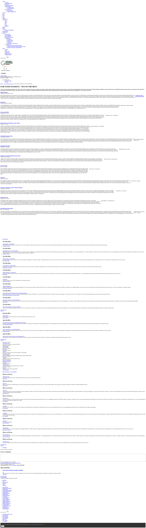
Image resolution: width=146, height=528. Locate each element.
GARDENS (5, 279)
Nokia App (9, 42)
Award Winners (8, 6)
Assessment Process (8, 3)
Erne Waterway (5, 427)
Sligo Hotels (5, 506)
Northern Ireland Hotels (7, 488)
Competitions (5, 32)
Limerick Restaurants (6, 505)
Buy (3, 16)
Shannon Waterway (6, 434)
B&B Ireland (5, 489)
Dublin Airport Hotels (7, 491)
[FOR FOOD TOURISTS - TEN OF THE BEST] (74, 302)
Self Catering (7, 51)
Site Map (4, 483)
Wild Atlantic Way (6, 376)
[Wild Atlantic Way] (74, 371)
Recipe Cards (7, 34)
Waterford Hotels (6, 507)
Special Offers (5, 31)
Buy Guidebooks (8, 35)
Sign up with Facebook (4, 465)
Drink (4, 14)
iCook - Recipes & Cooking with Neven (14, 45)
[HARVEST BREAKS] (74, 281)
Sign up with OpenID (20, 465)
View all (1, 310)
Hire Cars (4, 519)
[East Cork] (74, 378)
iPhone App (9, 39)
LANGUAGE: (3, 58)
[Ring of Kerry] (74, 393)
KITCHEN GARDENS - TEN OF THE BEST (11, 300)
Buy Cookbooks (8, 36)
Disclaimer (5, 480)
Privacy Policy (5, 482)
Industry (6, 81)
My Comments (5, 517)
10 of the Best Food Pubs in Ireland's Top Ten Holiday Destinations (15, 293)
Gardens (6, 49)
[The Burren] (74, 401)
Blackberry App (10, 40)
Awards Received (10, 8)
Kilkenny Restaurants (6, 503)
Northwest (5, 420)
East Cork (4, 383)
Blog (4, 28)
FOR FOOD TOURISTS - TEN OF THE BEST (12, 306)
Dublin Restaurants (6, 493)
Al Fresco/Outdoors (6, 354)
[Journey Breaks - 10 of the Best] (74, 239)
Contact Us (7, 4)
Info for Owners (8, 9)
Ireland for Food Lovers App (12, 43)
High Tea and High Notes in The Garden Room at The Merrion (14, 322)
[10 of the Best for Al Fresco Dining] (74, 260)
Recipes (4, 29)
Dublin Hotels (5, 492)
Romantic (4, 351)
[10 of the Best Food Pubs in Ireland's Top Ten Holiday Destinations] (74, 288)
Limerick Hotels (6, 504)
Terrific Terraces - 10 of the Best (8, 258)
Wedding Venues (8, 54)
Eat (3, 13)
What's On (7, 52)
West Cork (5, 390)
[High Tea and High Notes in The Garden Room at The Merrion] (74, 317)
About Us (7, 2)
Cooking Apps (8, 44)
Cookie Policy (44, 524)
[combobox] (7, 57)
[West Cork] (74, 385)
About (4, 1)
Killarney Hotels (6, 500)
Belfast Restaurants (6, 495)
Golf (6, 50)
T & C (4, 481)
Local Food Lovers (6, 343)
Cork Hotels (5, 496)
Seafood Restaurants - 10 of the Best (9, 272)
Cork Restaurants (6, 497)
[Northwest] (74, 416)
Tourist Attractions (8, 53)
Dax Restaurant (5, 315)
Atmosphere (5, 362)
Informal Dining (6, 346)
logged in (7, 462)
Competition (5, 521)
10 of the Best (5, 19)
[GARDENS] (74, 274)
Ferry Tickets (5, 520)
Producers (4, 18)
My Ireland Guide (8, 80)
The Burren (5, 406)
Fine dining (5, 349)
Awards (4, 12)
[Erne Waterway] (74, 423)
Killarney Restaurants (6, 501)
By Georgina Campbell (9, 30)
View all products (3, 477)
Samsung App (9, 41)
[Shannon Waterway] (74, 429)
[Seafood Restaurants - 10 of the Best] (74, 267)
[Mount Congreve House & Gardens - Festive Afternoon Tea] (74, 331)
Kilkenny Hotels (6, 502)
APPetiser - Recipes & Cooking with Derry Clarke (16, 46)
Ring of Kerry (5, 398)
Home (1, 83)
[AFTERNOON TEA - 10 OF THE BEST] (74, 246)
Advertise (4, 485)
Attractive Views (6, 364)
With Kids (4, 357)
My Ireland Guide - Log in (7, 514)
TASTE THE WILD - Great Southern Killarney (11, 329)
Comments (5, 447)
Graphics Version (3, 75)
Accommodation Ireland (7, 490)
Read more (5, 474)
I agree (2, 526)
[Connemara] (74, 408)
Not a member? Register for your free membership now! (10, 463)
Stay (3, 15)
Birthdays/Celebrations (7, 360)
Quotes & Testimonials (9, 5)
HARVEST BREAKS (7, 286)
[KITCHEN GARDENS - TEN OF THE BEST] (74, 295)
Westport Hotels (5, 508)
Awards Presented (10, 7)
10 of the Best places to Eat (8, 83)
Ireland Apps (7, 38)
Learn (4, 17)
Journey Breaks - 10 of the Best (8, 243)
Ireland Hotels (5, 487)
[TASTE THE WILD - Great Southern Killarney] (74, 324)
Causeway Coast (6, 441)
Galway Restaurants (6, 499)
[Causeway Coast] (74, 436)
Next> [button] (5, 309)
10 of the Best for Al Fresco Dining (9, 265)
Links (4, 484)
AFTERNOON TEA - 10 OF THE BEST (10, 250)
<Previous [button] (2, 309)
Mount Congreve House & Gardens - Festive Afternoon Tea (13, 336)
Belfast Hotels (5, 494)
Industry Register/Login (11, 11)
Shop (4, 33)
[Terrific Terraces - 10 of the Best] (74, 253)
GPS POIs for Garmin (9, 37)
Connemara (5, 413)
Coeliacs (4, 367)
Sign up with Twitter (13, 465)
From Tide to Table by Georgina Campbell (13, 470)
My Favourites (5, 515)
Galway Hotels (5, 498)
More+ (4, 48)
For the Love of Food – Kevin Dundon (14, 47)
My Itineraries (5, 516)
